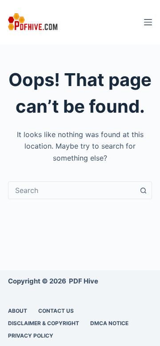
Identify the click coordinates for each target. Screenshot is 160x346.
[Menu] (148, 22)
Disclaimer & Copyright (43, 323)
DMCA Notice (109, 323)
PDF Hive (83, 281)
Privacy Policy (30, 335)
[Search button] (143, 190)
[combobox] (71, 190)
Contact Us (56, 310)
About (17, 310)
